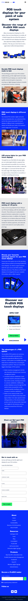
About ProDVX (14, 527)
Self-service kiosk (14, 546)
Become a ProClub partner (14, 525)
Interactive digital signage (14, 548)
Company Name (5, 477)
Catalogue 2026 (14, 534)
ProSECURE (14, 543)
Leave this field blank (7, 465)
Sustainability (14, 523)
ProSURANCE (14, 541)
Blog (14, 539)
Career (14, 518)
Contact (14, 520)
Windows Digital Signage (14, 564)
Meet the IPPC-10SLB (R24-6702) (14, 555)
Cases (14, 536)
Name (3, 470)
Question (4, 496)
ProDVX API (14, 559)
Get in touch (6, 504)
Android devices (14, 567)
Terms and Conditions (11, 599)
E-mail (3, 483)
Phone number (5, 490)
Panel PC (14, 562)
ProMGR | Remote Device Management (14, 557)
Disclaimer (20, 599)
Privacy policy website (20, 597)
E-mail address (6, 576)
